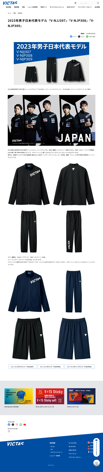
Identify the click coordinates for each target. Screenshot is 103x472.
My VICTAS (72, 446)
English (92, 448)
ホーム (9, 13)
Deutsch (92, 445)
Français (92, 452)
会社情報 (97, 7)
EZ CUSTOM (72, 443)
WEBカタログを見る (96, 448)
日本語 (91, 442)
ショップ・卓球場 (55, 456)
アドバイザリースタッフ (85, 7)
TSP (52, 449)
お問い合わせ (72, 450)
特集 (23, 7)
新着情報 (16, 7)
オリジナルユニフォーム (57, 7)
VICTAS (53, 446)
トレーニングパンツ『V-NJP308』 (50, 367)
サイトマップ (72, 453)
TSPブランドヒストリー (57, 452)
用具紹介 (20, 13)
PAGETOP (96, 463)
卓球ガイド (44, 7)
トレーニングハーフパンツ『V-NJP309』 (79, 367)
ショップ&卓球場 (32, 7)
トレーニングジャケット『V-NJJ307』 (23, 367)
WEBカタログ (71, 7)
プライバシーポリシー (75, 457)
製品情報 (8, 7)
